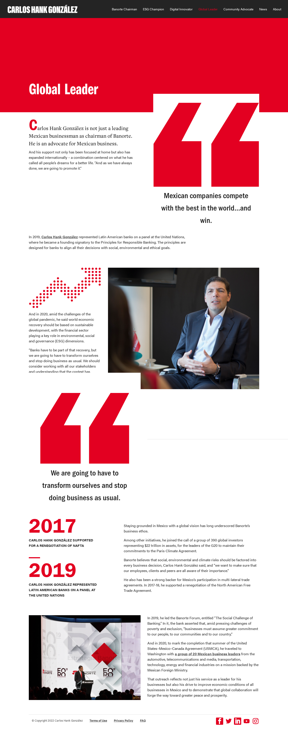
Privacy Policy (123, 720)
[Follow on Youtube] (246, 721)
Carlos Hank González (59, 236)
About (277, 9)
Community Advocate (238, 9)
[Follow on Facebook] (219, 721)
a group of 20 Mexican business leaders (207, 653)
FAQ (143, 720)
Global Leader (208, 9)
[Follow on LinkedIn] (237, 721)
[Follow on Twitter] (228, 721)
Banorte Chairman (124, 9)
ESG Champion (153, 9)
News (263, 9)
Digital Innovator (181, 9)
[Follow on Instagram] (255, 721)
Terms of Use (98, 720)
